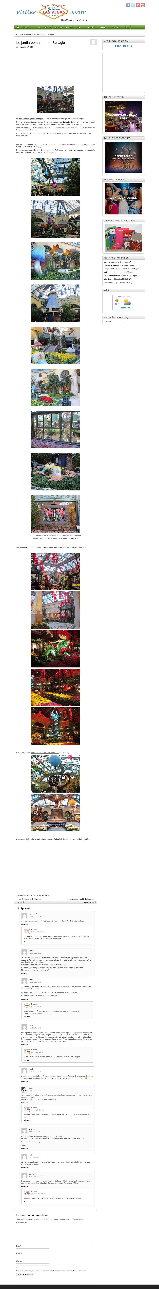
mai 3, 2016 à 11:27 (34, 1157)
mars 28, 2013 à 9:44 (37, 1052)
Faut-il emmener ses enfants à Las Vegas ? (121, 276)
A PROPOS (104, 27)
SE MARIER (92, 27)
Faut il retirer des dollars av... (29, 899)
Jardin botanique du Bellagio (40, 895)
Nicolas (21, 47)
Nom (18, 1246)
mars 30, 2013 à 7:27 (35, 1071)
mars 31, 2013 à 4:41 (37, 1110)
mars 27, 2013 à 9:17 (37, 1006)
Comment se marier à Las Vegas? (117, 262)
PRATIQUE (27, 27)
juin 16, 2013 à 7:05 (34, 1131)
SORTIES (80, 27)
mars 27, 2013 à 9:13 (37, 931)
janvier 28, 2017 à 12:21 (36, 1176)
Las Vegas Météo (123, 296)
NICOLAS (32, 1129)
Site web (19, 1261)
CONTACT (116, 27)
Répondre (24, 924)
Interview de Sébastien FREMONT (117, 279)
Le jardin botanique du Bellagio (40, 43)
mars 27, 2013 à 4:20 (35, 953)
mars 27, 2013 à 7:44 (35, 916)
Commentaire (21, 1223)
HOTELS (47, 27)
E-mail (19, 1254)
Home (18, 34)
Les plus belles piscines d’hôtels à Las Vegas (121, 269)
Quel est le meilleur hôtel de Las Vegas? (120, 265)
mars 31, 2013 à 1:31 (35, 1090)
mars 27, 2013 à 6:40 (35, 982)
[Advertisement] (55, 66)
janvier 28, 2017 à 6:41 (38, 1194)
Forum (126, 27)
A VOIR (37, 27)
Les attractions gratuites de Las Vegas (119, 282)
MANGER (69, 27)
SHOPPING (58, 27)
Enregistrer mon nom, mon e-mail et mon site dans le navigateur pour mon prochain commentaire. (51, 1271)
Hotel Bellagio (25, 895)
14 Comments (89, 902)
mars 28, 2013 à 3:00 (35, 1028)
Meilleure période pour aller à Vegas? (118, 272)
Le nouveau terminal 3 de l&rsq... (80, 899)
